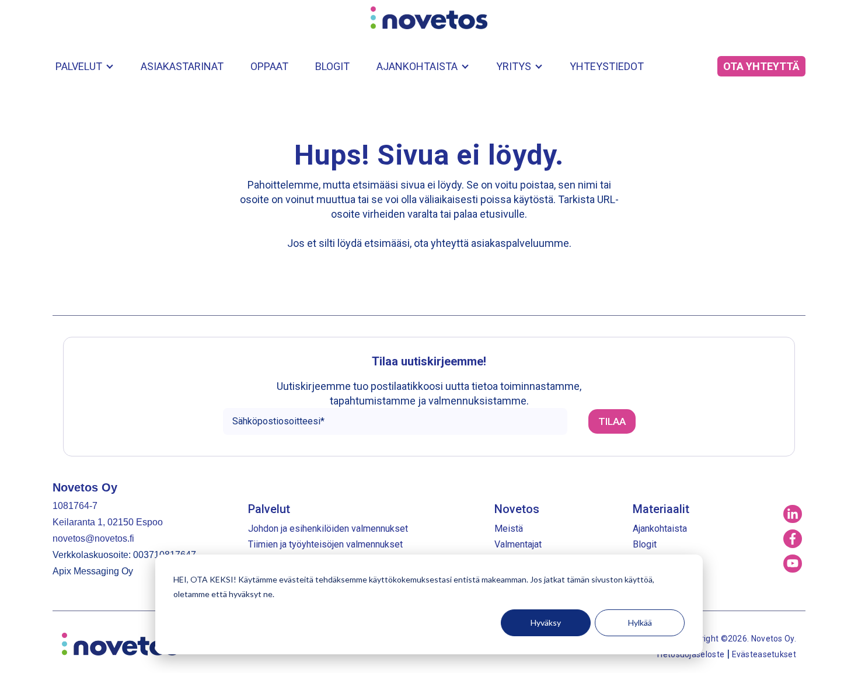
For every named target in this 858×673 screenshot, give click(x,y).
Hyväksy (546, 622)
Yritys (513, 66)
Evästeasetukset (764, 654)
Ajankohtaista (417, 66)
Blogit (332, 66)
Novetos (516, 509)
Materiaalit (661, 509)
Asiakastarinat (182, 66)
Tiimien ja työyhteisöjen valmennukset (325, 544)
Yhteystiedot (607, 66)
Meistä (508, 528)
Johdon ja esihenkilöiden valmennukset (328, 528)
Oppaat (269, 66)
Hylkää (640, 622)
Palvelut (78, 66)
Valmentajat (518, 544)
